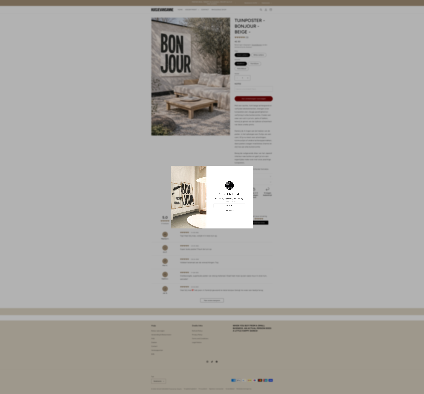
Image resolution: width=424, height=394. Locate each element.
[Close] (249, 168)
